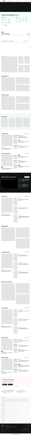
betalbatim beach (12, 418)
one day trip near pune (8, 416)
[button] (26, 1)
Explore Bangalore (3, 405)
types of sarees (22, 398)
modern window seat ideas (20, 401)
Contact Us (2, 429)
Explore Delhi (3, 410)
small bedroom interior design (10, 398)
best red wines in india (23, 400)
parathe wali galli (3, 411)
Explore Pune (2, 415)
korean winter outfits (8, 400)
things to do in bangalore (4, 406)
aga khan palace (3, 416)
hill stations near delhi (8, 411)
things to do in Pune (13, 416)
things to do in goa (3, 418)
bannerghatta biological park (10, 406)
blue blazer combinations (17, 398)
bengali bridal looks (18, 400)
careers (2, 428)
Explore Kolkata (3, 420)
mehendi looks (15, 401)
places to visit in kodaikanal (17, 406)
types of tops (6, 401)
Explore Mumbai (3, 403)
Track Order (7, 428)
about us (2, 427)
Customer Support (8, 429)
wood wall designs (14, 400)
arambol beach (7, 418)
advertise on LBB (3, 430)
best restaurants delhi (13, 411)
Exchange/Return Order (8, 427)
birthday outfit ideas (11, 401)
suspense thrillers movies (4, 398)
